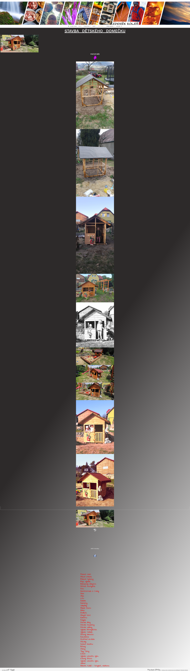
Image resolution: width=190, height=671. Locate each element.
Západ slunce (85, 606)
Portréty (83, 601)
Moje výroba (101, 24)
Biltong (83, 645)
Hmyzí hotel (85, 614)
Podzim (83, 599)
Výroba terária (86, 630)
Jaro (82, 594)
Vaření (82, 662)
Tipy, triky (84, 650)
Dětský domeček (87, 633)
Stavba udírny (86, 626)
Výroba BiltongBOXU (88, 628)
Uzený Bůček (86, 657)
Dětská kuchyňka (87, 585)
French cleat (85, 573)
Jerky (82, 647)
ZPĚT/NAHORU (95, 547)
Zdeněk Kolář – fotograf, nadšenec (94, 664)
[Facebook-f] (95, 554)
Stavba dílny (87, 24)
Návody (118, 24)
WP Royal (11, 668)
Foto (79, 24)
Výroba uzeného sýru (89, 654)
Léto (82, 597)
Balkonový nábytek (88, 582)
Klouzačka (84, 635)
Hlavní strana (73, 24)
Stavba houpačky (87, 623)
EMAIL (158, 668)
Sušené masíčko (109, 24)
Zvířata (83, 611)
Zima (82, 609)
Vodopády (83, 604)
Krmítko (83, 616)
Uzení (94, 24)
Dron (82, 592)
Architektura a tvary (89, 589)
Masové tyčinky (86, 577)
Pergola (83, 618)
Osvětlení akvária (87, 638)
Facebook (151, 668)
